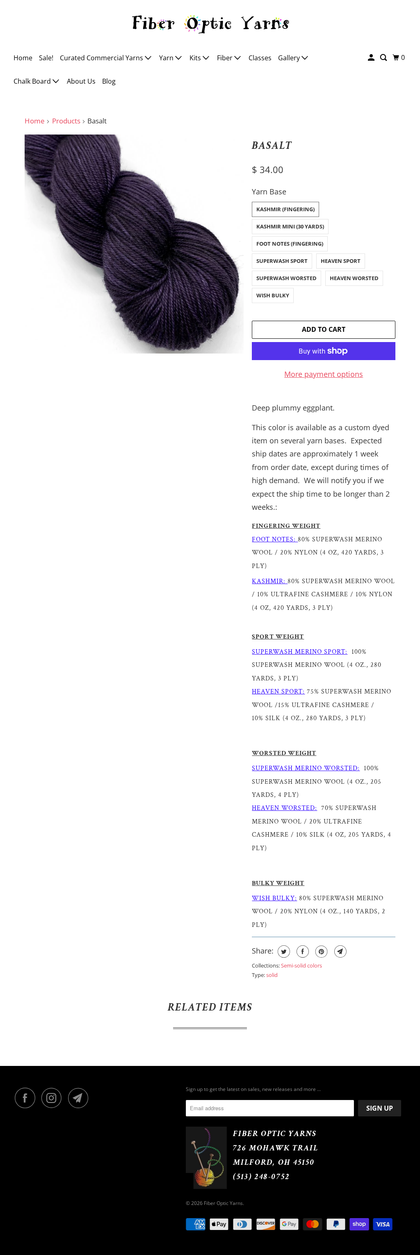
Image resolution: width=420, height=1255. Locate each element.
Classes (260, 57)
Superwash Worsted (286, 278)
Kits (196, 57)
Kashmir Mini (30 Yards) (290, 226)
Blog (109, 81)
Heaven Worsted (354, 278)
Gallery (289, 57)
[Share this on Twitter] (283, 951)
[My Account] (371, 57)
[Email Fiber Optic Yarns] (80, 1098)
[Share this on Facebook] (301, 951)
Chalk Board (33, 81)
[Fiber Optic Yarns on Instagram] (53, 1098)
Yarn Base (269, 191)
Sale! (46, 57)
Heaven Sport (341, 261)
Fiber (225, 57)
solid (272, 975)
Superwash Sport (282, 261)
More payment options (323, 374)
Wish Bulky (272, 295)
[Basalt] (134, 244)
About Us (81, 81)
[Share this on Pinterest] (320, 951)
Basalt (272, 146)
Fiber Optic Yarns (223, 1203)
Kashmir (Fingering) (285, 209)
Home (23, 57)
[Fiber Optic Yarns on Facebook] (27, 1098)
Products (66, 121)
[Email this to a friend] (339, 951)
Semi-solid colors (301, 965)
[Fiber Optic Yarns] (210, 23)
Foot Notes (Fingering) (289, 243)
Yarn (167, 57)
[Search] (384, 57)
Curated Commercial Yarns (102, 57)
